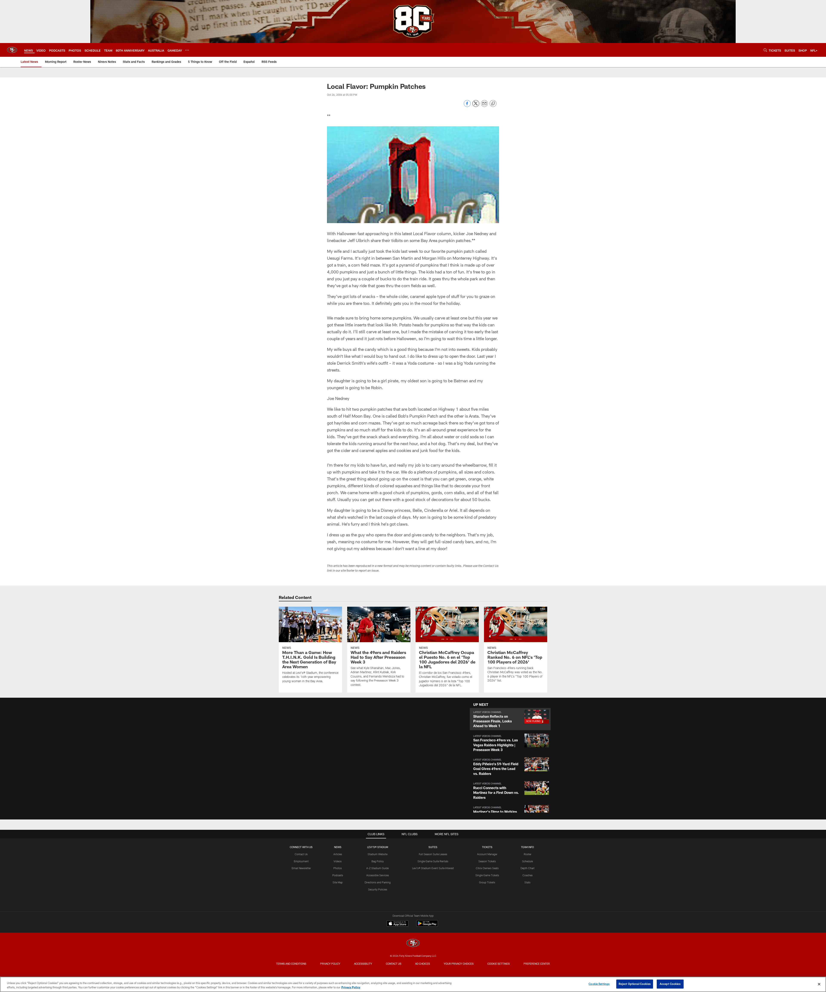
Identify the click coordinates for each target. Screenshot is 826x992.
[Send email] (484, 106)
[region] (413, 984)
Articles (337, 854)
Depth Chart (528, 868)
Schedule (527, 861)
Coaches (527, 875)
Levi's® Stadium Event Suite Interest (433, 868)
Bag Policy (377, 861)
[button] (510, 719)
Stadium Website (377, 854)
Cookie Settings (498, 963)
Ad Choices (422, 963)
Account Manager (487, 854)
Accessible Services (377, 875)
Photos (337, 868)
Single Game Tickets (487, 875)
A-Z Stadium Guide (377, 868)
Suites (432, 847)
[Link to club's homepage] (12, 50)
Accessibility (363, 963)
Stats (527, 882)
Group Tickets (487, 882)
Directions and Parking (378, 882)
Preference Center (537, 963)
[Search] (765, 50)
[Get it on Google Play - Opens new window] (427, 925)
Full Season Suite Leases (433, 854)
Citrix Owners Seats (487, 868)
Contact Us (301, 854)
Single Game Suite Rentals (433, 861)
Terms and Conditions (291, 963)
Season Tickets (487, 861)
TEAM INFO (527, 847)
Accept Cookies (670, 984)
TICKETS (487, 847)
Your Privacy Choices (459, 963)
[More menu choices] (187, 50)
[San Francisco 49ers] (413, 943)
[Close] (819, 984)
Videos (338, 861)
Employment (301, 861)
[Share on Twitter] (475, 106)
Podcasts (337, 875)
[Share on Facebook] (467, 106)
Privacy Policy (330, 963)
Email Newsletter (301, 868)
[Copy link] (493, 103)
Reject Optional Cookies (635, 984)
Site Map (338, 882)
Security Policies (377, 889)
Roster (527, 854)
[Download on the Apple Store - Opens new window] (397, 924)
